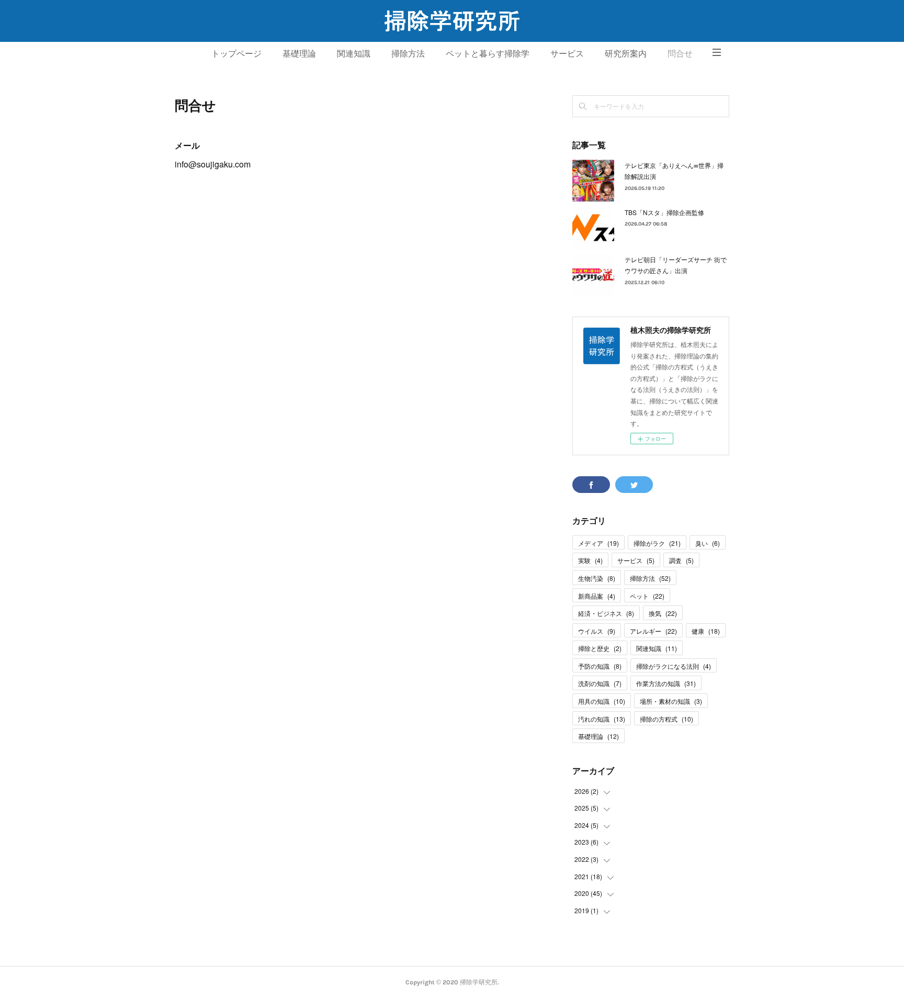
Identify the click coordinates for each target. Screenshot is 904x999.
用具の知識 (601, 701)
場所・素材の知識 (671, 701)
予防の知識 (600, 665)
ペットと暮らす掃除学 (487, 54)
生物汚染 (596, 578)
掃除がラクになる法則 (673, 665)
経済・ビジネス (606, 613)
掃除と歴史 (600, 648)
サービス (567, 54)
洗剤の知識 (600, 683)
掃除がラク (657, 542)
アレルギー (653, 630)
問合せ (680, 54)
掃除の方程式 (666, 718)
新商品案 (596, 595)
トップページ (236, 54)
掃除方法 (408, 54)
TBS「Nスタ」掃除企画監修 (664, 212)
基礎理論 (299, 54)
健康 (706, 630)
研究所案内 (626, 54)
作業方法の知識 (666, 683)
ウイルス (596, 630)
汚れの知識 (601, 718)
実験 (590, 560)
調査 (681, 560)
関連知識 (353, 54)
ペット (647, 595)
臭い (707, 542)
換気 (663, 613)
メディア (598, 542)
